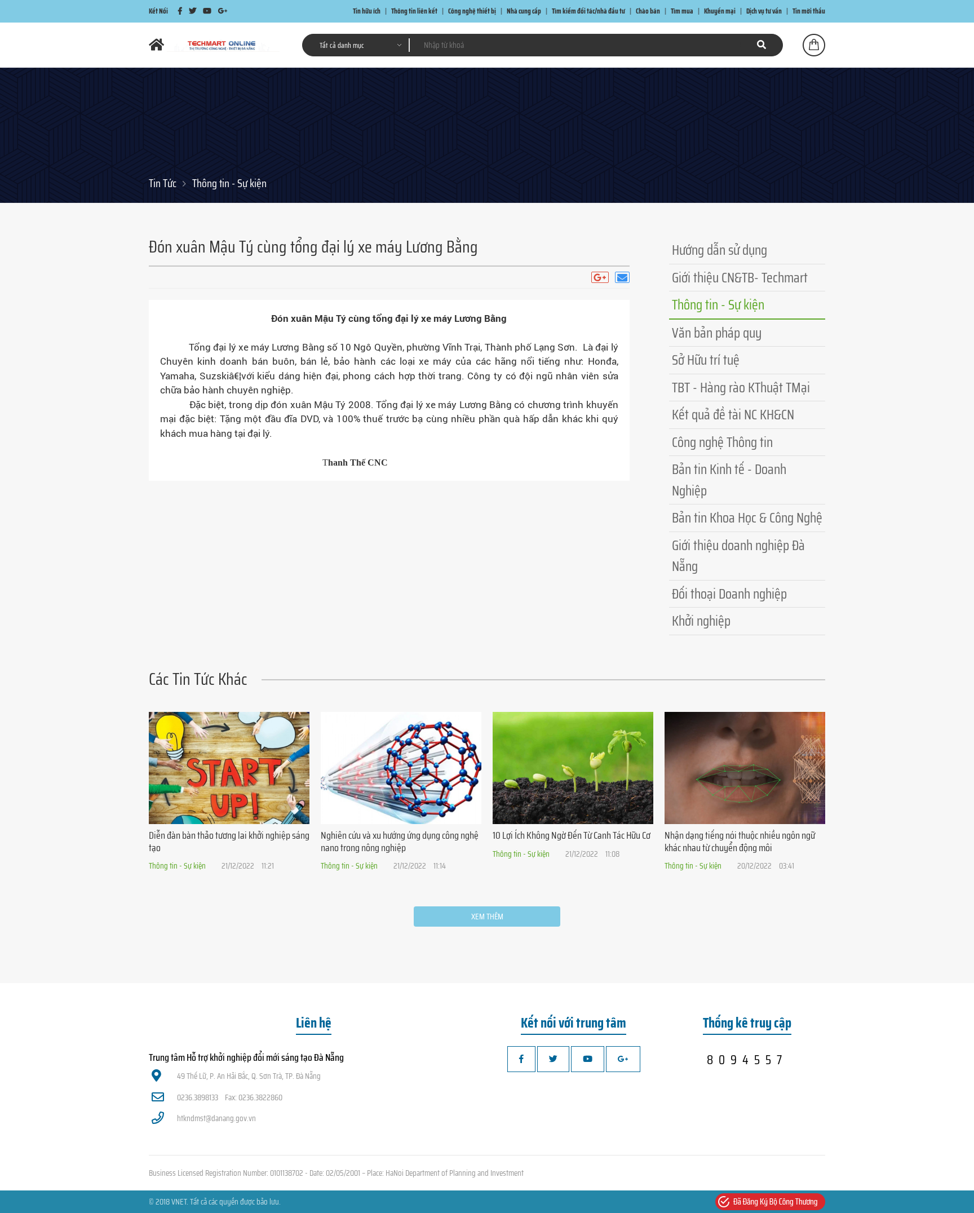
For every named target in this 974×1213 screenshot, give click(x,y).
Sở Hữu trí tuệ (706, 360)
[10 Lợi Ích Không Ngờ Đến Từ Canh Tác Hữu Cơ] (573, 768)
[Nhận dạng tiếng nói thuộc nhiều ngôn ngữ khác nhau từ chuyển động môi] (745, 768)
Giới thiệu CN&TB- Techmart (740, 278)
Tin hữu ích (366, 11)
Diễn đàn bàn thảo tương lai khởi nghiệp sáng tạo (229, 841)
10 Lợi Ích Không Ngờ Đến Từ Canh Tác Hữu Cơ (571, 835)
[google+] (222, 11)
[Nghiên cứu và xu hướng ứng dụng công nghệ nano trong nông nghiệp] (401, 768)
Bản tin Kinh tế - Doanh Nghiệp (729, 480)
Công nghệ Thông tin (722, 442)
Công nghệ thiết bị (472, 11)
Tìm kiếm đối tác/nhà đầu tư (588, 11)
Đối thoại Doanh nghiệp (729, 594)
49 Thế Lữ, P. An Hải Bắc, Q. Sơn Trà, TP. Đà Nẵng (249, 1076)
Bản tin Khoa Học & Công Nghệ (747, 518)
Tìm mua (682, 11)
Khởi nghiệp (701, 621)
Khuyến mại (720, 11)
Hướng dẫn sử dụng (719, 250)
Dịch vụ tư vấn (764, 11)
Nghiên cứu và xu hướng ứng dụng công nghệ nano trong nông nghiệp (400, 841)
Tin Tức (162, 183)
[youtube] (207, 11)
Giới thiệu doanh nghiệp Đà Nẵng (738, 556)
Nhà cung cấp (524, 11)
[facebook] (180, 11)
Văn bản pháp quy (717, 333)
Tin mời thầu (809, 11)
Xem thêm (487, 916)
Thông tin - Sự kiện (229, 183)
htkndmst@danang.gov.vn (216, 1118)
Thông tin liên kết (414, 11)
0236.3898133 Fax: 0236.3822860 (229, 1097)
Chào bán (648, 11)
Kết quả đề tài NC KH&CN (733, 415)
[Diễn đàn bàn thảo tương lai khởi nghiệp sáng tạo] (229, 768)
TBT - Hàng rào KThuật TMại (741, 388)
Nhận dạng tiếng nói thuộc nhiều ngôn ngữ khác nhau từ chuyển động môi (740, 841)
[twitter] (192, 11)
